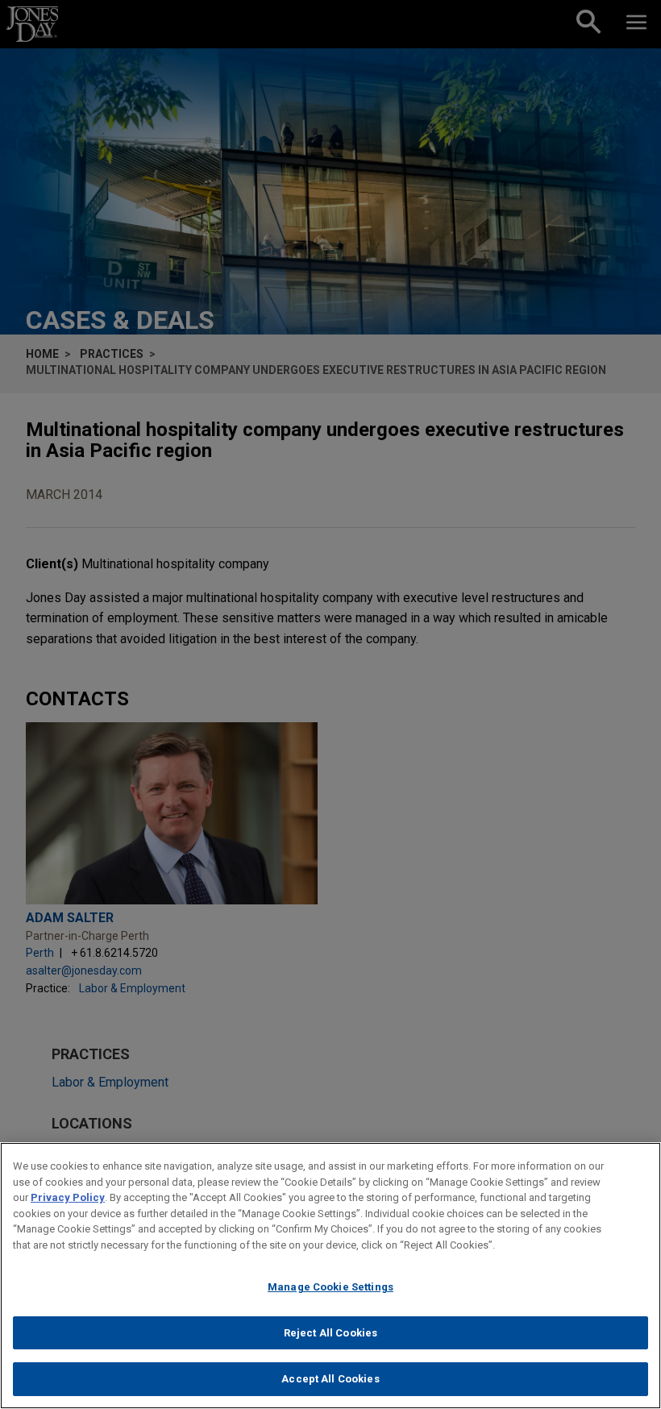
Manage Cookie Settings (330, 1287)
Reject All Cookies (330, 1333)
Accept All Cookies (330, 1379)
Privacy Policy (68, 1197)
